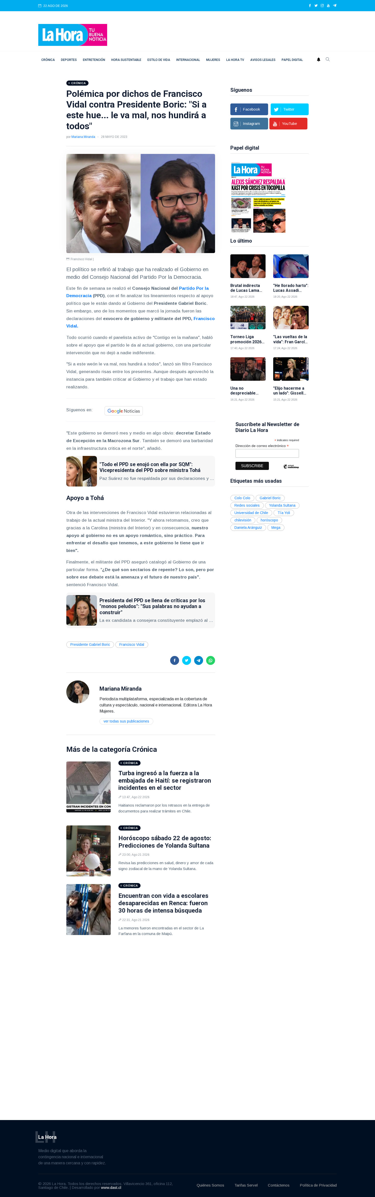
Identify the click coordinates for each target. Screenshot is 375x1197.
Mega (275, 527)
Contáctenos (279, 1185)
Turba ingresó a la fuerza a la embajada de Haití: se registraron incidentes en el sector (164, 781)
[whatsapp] (210, 660)
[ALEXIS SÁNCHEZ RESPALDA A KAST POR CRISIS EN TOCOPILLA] (258, 197)
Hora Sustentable (126, 60)
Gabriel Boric (270, 498)
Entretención (94, 60)
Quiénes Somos (210, 1185)
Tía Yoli (284, 513)
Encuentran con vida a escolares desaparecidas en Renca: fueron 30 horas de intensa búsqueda (163, 903)
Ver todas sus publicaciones (126, 721)
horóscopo (269, 520)
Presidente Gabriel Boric (90, 644)
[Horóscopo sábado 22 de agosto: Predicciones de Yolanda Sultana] (88, 850)
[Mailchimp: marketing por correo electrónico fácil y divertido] (291, 470)
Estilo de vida (158, 60)
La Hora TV (235, 60)
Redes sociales (247, 505)
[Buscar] (328, 60)
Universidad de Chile (251, 513)
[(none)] (77, 691)
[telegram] (335, 6)
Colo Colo (242, 498)
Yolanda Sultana (282, 505)
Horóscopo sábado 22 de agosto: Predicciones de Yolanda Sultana (164, 842)
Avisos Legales (263, 60)
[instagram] (322, 6)
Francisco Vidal (131, 644)
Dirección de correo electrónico (262, 445)
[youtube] (328, 6)
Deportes (69, 60)
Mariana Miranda (83, 137)
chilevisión (242, 520)
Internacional (188, 60)
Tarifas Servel (246, 1185)
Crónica (48, 60)
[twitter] (316, 6)
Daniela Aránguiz (248, 527)
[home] (72, 34)
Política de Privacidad (318, 1185)
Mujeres (213, 60)
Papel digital (292, 60)
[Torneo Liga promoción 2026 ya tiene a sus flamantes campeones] (248, 318)
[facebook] (309, 6)
